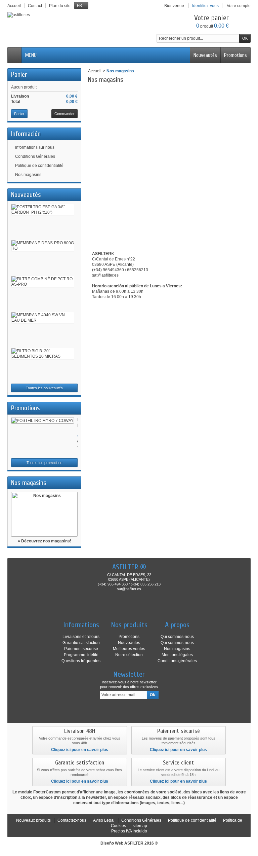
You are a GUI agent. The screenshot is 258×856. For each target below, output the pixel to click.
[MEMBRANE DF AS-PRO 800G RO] (42, 245)
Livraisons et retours (80, 636)
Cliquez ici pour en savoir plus (79, 749)
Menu (31, 55)
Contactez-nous (71, 820)
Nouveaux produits (33, 820)
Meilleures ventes (129, 648)
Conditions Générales (35, 156)
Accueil (94, 71)
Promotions (235, 55)
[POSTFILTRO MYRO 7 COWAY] (42, 420)
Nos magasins (28, 174)
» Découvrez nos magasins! (44, 541)
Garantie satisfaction (81, 642)
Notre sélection (129, 654)
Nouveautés (205, 55)
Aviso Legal (104, 820)
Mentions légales (177, 654)
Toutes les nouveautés (44, 388)
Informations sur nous (34, 147)
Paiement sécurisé (81, 648)
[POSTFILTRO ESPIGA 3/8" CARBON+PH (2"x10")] (42, 209)
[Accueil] (14, 55)
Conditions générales (177, 660)
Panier (19, 74)
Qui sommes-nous (177, 636)
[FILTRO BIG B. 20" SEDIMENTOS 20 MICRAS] (42, 353)
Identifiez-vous (205, 5)
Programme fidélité (81, 654)
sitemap (140, 825)
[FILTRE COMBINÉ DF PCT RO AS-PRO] (42, 281)
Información (26, 134)
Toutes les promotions (44, 463)
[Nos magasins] (44, 514)
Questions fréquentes (80, 660)
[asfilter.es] (18, 14)
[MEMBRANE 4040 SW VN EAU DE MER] (42, 317)
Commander (64, 114)
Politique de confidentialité (39, 165)
